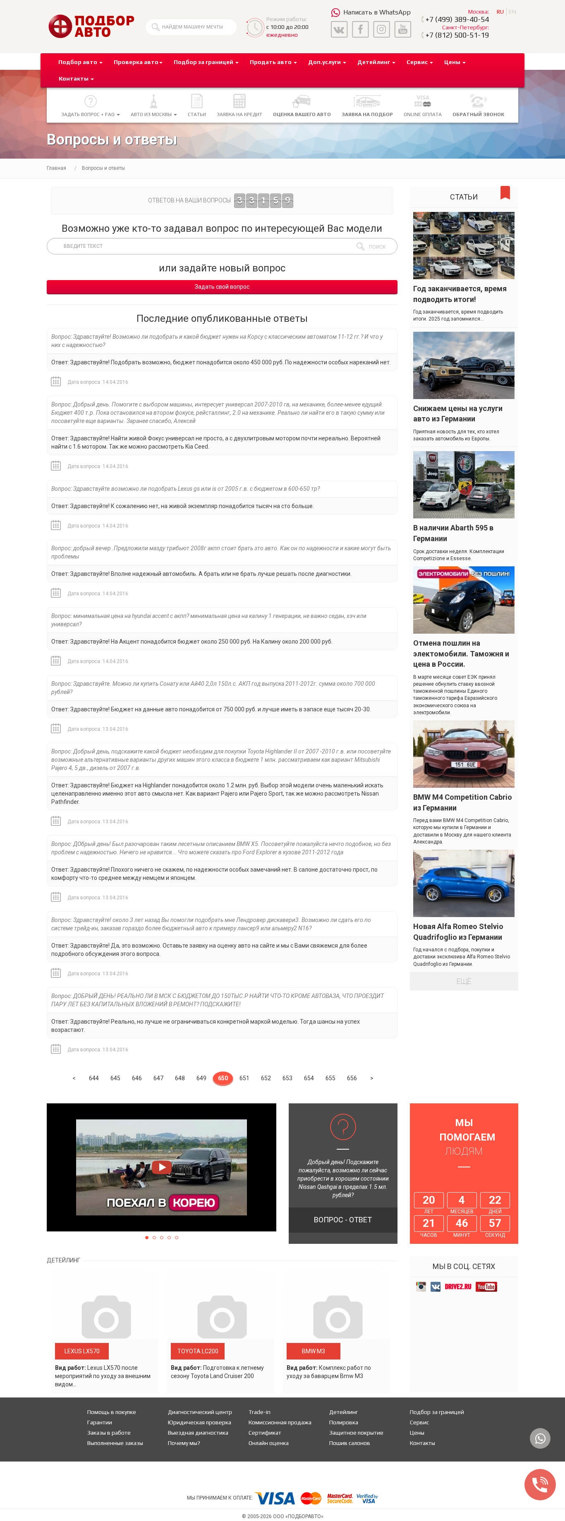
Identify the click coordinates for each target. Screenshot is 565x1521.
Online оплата (423, 114)
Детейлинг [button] (374, 62)
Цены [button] (453, 62)
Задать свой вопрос (222, 286)
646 (137, 1078)
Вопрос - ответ (343, 1219)
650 (223, 1078)
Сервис (419, 1422)
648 (180, 1078)
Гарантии (99, 1422)
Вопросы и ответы (103, 168)
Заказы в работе (109, 1432)
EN (512, 11)
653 (287, 1078)
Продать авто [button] (271, 62)
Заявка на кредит (239, 114)
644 (94, 1078)
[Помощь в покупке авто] (91, 26)
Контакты (422, 1443)
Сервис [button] (418, 62)
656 (352, 1078)
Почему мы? (184, 1443)
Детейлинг (343, 1412)
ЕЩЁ (464, 981)
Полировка (343, 1422)
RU (500, 11)
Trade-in (260, 1412)
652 (266, 1078)
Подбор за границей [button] (204, 62)
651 (244, 1078)
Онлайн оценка (269, 1443)
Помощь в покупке (111, 1412)
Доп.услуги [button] (325, 62)
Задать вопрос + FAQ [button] (88, 114)
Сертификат (265, 1432)
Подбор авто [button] (78, 62)
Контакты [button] (74, 78)
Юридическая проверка (199, 1422)
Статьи (197, 114)
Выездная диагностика (198, 1432)
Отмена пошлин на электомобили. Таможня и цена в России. (461, 653)
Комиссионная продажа (280, 1422)
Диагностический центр (200, 1412)
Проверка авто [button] (136, 62)
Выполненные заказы (115, 1443)
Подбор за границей (437, 1412)
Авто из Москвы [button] (152, 114)
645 (115, 1078)
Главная (56, 168)
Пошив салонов (349, 1443)
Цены (417, 1432)
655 (330, 1078)
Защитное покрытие (356, 1432)
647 (158, 1078)
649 (201, 1078)
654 (309, 1078)
